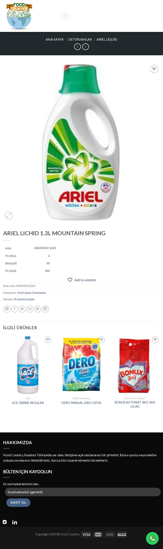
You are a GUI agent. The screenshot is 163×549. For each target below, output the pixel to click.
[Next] (159, 376)
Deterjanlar (80, 39)
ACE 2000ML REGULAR (28, 403)
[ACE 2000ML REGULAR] (28, 365)
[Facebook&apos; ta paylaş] (14, 308)
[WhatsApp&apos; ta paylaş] (7, 308)
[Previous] (3, 376)
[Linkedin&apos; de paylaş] (45, 308)
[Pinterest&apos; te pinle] (37, 308)
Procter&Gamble (24, 299)
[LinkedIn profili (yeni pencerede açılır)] (14, 522)
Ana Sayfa (55, 39)
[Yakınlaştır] (9, 216)
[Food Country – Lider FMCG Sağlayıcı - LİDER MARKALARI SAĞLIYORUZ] (30, 16)
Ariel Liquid (107, 39)
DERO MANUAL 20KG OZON (81, 403)
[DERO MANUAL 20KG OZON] (81, 365)
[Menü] (65, 16)
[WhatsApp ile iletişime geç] (152, 538)
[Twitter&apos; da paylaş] (22, 308)
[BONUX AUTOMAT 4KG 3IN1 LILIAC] (135, 365)
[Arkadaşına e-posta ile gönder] (30, 308)
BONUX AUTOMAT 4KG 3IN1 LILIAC (135, 404)
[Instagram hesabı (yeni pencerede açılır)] (4, 522)
